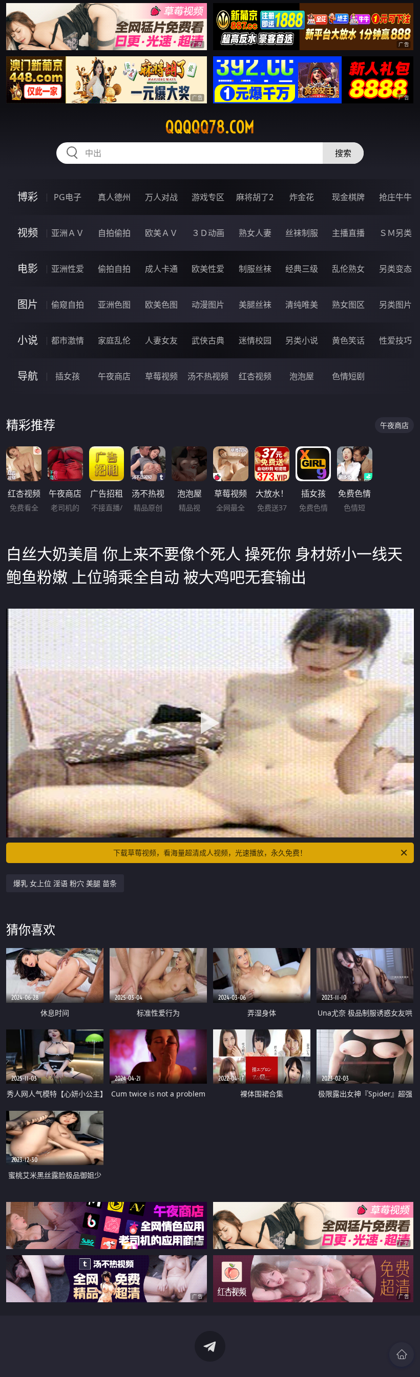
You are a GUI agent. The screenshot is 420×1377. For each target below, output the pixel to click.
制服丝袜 (255, 268)
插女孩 (67, 376)
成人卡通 (161, 268)
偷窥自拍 (67, 304)
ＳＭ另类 (395, 233)
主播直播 (348, 233)
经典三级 (301, 268)
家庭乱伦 (114, 340)
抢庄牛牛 (395, 197)
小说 (27, 340)
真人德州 (114, 197)
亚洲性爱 (67, 268)
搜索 (343, 153)
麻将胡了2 (255, 197)
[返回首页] (401, 1354)
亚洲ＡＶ (67, 233)
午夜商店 (114, 376)
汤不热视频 (207, 376)
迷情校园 (255, 340)
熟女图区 (348, 304)
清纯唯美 (301, 304)
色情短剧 (348, 376)
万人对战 (161, 197)
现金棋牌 (348, 197)
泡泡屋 (301, 376)
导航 (27, 376)
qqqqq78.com (210, 127)
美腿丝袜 (255, 304)
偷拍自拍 (114, 268)
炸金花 (301, 197)
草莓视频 (161, 376)
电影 (27, 268)
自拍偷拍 (114, 233)
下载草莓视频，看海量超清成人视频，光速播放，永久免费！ (210, 852)
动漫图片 (208, 304)
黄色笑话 (348, 340)
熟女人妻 (255, 233)
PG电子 (67, 197)
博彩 (27, 197)
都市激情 (67, 340)
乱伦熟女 (348, 268)
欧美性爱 (208, 268)
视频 (27, 233)
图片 (27, 304)
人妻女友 (161, 340)
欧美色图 (161, 304)
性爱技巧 (395, 340)
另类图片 (395, 304)
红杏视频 (255, 376)
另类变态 (395, 268)
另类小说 (301, 340)
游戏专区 (208, 197)
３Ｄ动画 (208, 233)
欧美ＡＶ (161, 233)
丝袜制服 (301, 233)
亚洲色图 (114, 304)
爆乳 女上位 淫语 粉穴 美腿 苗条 (65, 883)
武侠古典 (208, 340)
